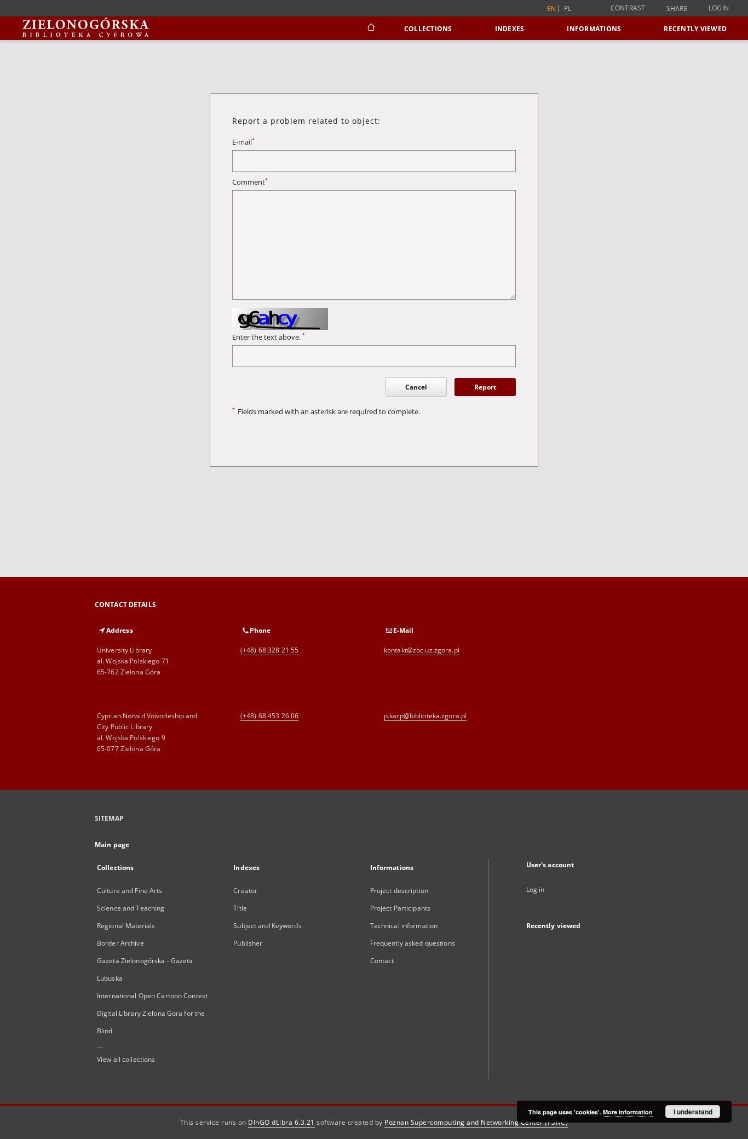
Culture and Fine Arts (130, 890)
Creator (245, 890)
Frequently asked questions (412, 943)
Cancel (416, 387)
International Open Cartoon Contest (152, 995)
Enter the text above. (268, 337)
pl (568, 8)
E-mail (243, 142)
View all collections (126, 1059)
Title (240, 908)
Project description (399, 890)
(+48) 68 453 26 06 (269, 715)
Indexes (510, 28)
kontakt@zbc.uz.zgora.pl (421, 650)
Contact (382, 960)
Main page (112, 844)
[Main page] (370, 28)
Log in (535, 889)
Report (485, 387)
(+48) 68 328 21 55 (269, 650)
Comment (250, 182)
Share (677, 8)
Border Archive (120, 943)
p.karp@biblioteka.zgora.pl (425, 715)
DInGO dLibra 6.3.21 (281, 1122)
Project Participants (400, 908)
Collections (428, 28)
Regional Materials (126, 925)
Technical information (404, 925)
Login (719, 8)
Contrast (628, 8)
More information (628, 1112)
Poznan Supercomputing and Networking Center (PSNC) (476, 1122)
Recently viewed (695, 28)
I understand (693, 1112)
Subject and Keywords (267, 925)
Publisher (247, 943)
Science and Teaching (130, 908)
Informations (594, 28)
